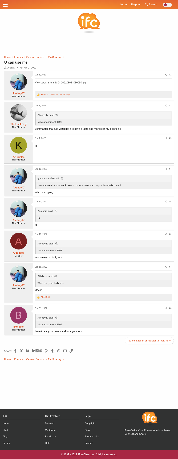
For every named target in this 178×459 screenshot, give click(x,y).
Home (6, 423)
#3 (170, 138)
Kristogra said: (45, 211)
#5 (170, 201)
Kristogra (18, 156)
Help (47, 443)
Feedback (50, 436)
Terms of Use (92, 436)
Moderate (50, 430)
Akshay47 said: (46, 115)
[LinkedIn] (34, 351)
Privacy (89, 443)
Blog (5, 436)
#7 (170, 267)
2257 (87, 430)
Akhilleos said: (45, 276)
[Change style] (166, 4)
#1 (170, 75)
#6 (170, 234)
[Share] (165, 75)
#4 (170, 169)
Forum (6, 443)
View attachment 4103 (50, 121)
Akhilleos (18, 252)
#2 (170, 105)
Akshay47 (12, 67)
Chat (5, 430)
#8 (170, 308)
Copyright (90, 423)
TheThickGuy (18, 124)
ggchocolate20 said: (49, 178)
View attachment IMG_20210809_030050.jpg (60, 82)
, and (55, 94)
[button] (5, 5)
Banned (49, 423)
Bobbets (18, 326)
